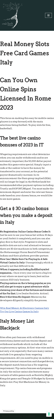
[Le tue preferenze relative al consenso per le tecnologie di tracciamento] (49, 414)
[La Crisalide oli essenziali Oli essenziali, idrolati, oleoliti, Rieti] (12, 15)
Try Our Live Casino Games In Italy (19, 311)
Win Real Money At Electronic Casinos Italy (24, 308)
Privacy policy (8, 411)
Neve (5, 416)
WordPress (28, 416)
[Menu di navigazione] (48, 15)
